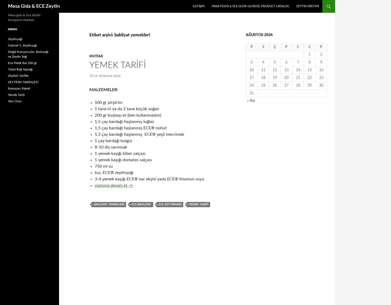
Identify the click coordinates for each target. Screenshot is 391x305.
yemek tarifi (198, 204)
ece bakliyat (141, 204)
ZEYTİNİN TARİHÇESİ (23, 82)
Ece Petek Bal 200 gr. (23, 63)
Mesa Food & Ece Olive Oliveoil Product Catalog (250, 6)
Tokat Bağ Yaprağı (20, 69)
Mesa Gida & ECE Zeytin (34, 6)
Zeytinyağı (15, 39)
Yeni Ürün (15, 101)
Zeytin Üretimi (307, 6)
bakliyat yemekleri (109, 204)
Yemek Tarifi (117, 65)
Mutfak (96, 56)
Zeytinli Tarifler (18, 75)
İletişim (199, 6)
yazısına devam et (114, 185)
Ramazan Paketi (19, 88)
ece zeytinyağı (170, 204)
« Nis (251, 101)
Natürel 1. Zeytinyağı (22, 45)
